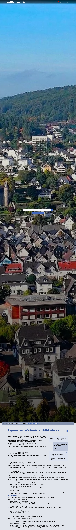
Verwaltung (18, 423)
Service (24, 423)
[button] (52, 210)
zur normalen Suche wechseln (37, 212)
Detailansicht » (65, 452)
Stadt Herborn (11, 423)
